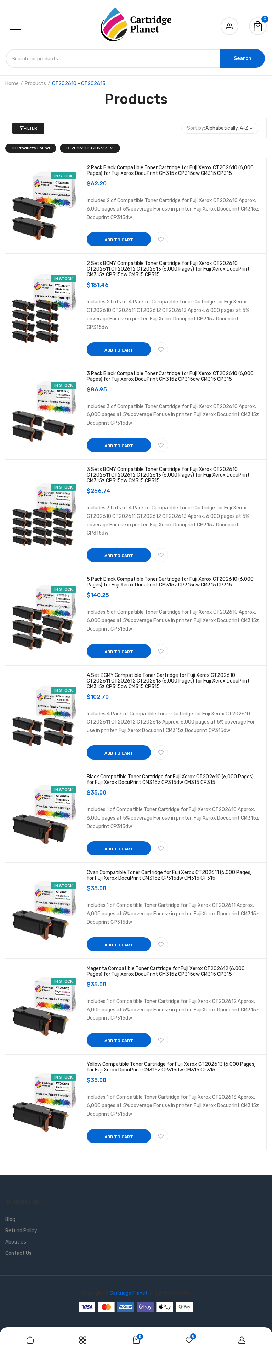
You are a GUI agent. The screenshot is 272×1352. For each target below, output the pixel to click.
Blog (10, 1219)
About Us (15, 1242)
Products (35, 84)
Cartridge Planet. (129, 1293)
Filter (30, 128)
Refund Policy (21, 1231)
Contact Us (18, 1253)
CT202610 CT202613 (87, 148)
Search (242, 58)
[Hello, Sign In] (229, 25)
